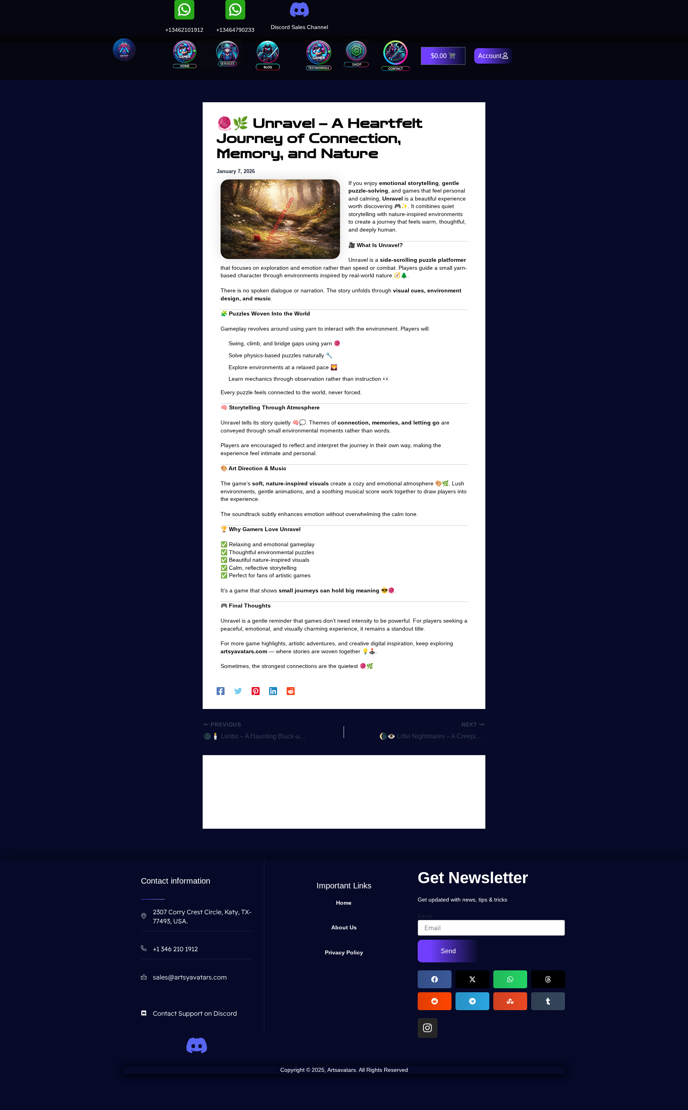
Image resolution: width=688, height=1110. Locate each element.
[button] (435, 979)
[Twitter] (238, 691)
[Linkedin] (273, 691)
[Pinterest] (256, 691)
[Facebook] (221, 691)
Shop (356, 54)
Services (215, 53)
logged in (261, 792)
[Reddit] (291, 691)
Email (425, 916)
